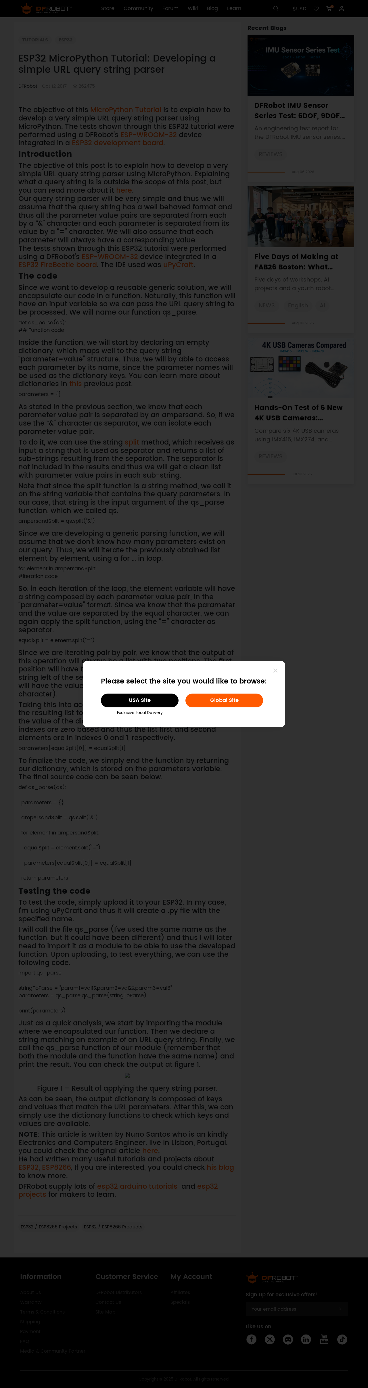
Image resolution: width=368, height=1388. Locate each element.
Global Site (224, 700)
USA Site (140, 700)
